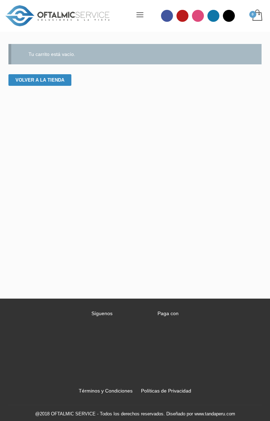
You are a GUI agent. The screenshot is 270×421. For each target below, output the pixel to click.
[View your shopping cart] (257, 16)
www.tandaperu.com (214, 413)
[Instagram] (198, 16)
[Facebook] (167, 16)
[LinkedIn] (213, 16)
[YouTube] (182, 16)
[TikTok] (229, 16)
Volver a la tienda (39, 80)
